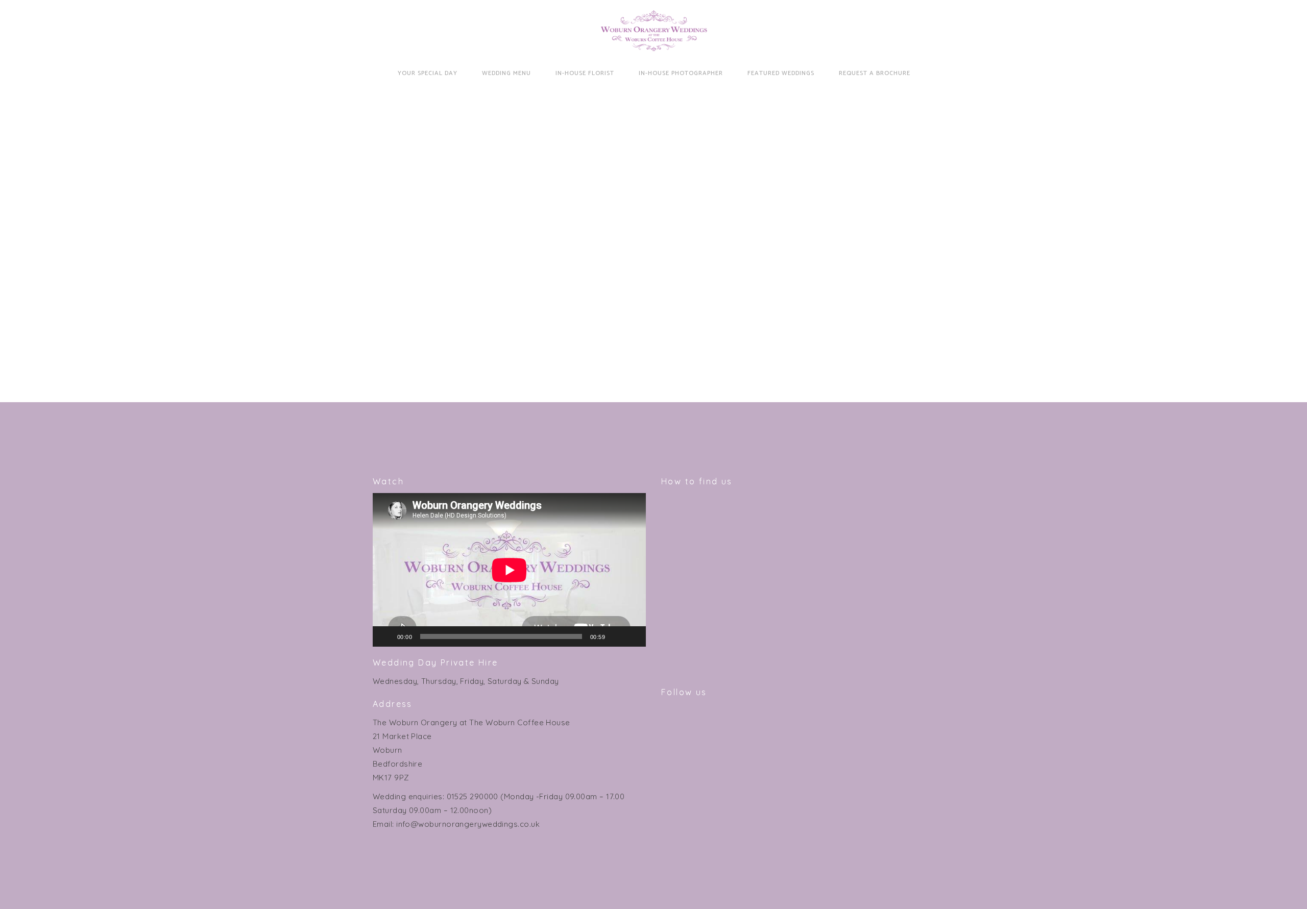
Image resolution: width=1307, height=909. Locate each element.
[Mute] (616, 636)
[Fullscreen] (632, 636)
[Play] (386, 636)
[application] (509, 570)
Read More (462, 328)
